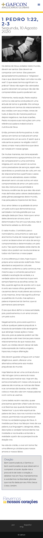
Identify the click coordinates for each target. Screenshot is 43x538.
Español (28, 525)
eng (21, 527)
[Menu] (38, 5)
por (13, 525)
